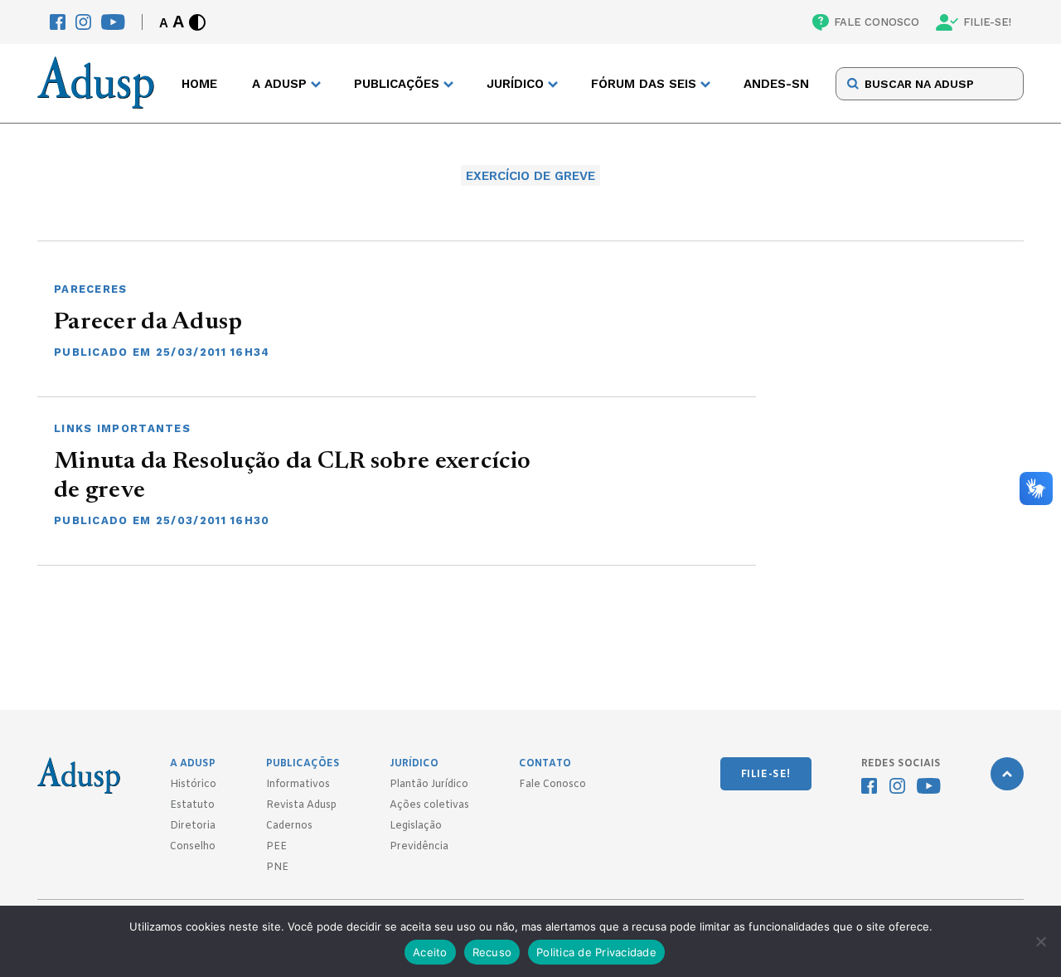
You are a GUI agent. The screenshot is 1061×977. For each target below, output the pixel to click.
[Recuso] (1040, 941)
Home (199, 83)
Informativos (298, 784)
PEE (276, 846)
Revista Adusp (301, 805)
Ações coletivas (429, 805)
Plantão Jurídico (429, 784)
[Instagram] (83, 22)
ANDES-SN (776, 83)
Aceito (430, 952)
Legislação (416, 826)
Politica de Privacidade (596, 952)
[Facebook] (57, 22)
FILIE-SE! (987, 22)
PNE (277, 867)
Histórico (193, 784)
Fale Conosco (552, 784)
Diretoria (193, 826)
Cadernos (289, 826)
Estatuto (192, 805)
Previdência (419, 846)
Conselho (193, 846)
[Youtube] (113, 22)
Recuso (492, 952)
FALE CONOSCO (876, 22)
